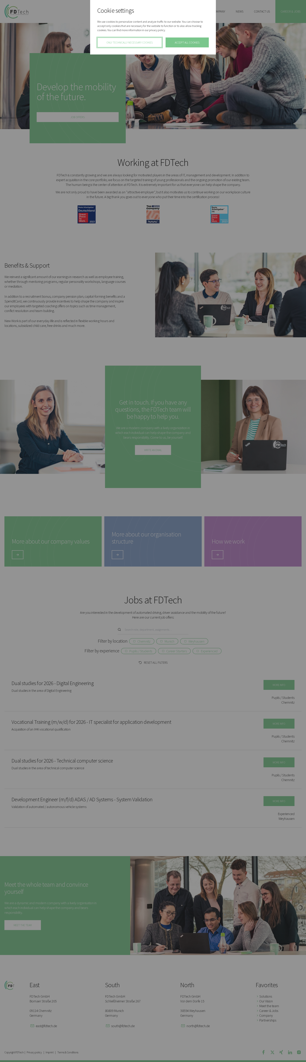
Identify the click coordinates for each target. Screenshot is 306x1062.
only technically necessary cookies (129, 42)
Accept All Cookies (187, 42)
